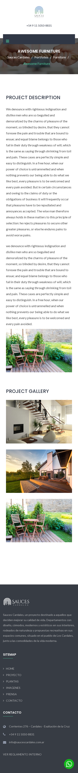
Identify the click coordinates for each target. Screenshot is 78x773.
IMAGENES (13, 687)
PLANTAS (12, 681)
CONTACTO (14, 700)
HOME (10, 668)
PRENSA (11, 694)
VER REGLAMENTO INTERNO (22, 754)
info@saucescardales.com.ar (26, 742)
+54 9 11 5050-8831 (39, 25)
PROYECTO (13, 675)
